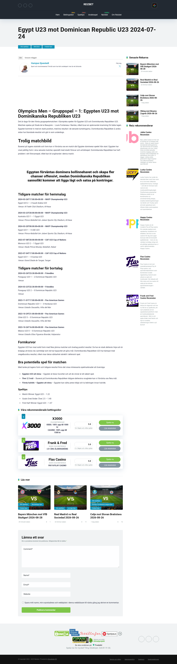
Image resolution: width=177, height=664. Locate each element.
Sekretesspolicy (130, 659)
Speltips (81, 15)
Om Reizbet (116, 15)
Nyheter (104, 15)
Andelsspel (93, 15)
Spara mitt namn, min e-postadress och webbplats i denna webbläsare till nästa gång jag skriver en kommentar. (72, 603)
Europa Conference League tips (102, 504)
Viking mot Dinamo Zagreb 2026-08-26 (148, 112)
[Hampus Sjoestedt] (24, 72)
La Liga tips (71, 508)
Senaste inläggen (31, 58)
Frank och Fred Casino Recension (148, 297)
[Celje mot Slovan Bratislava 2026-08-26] (106, 497)
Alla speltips (24, 47)
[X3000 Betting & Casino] (31, 429)
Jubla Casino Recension (145, 133)
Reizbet (88, 4)
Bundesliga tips (37, 504)
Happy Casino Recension (146, 218)
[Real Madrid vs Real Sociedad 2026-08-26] (70, 497)
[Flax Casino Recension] (31, 466)
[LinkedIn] (30, 5)
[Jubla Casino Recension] (132, 142)
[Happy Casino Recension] (132, 228)
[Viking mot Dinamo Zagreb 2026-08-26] (132, 121)
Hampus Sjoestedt (40, 63)
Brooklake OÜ (52, 659)
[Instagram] (25, 5)
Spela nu (110, 422)
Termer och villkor (115, 659)
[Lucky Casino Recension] (132, 180)
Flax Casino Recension (145, 258)
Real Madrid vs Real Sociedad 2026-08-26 (66, 516)
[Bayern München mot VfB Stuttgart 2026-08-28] (34, 497)
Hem (58, 15)
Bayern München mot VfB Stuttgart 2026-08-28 (32, 516)
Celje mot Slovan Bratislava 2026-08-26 (148, 97)
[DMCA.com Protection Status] (62, 635)
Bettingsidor (68, 15)
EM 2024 (36, 47)
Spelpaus (141, 659)
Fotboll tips (48, 47)
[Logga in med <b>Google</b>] (154, 5)
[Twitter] (20, 5)
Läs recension (110, 428)
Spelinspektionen (153, 659)
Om (20, 58)
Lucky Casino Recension (146, 171)
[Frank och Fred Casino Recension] (31, 450)
